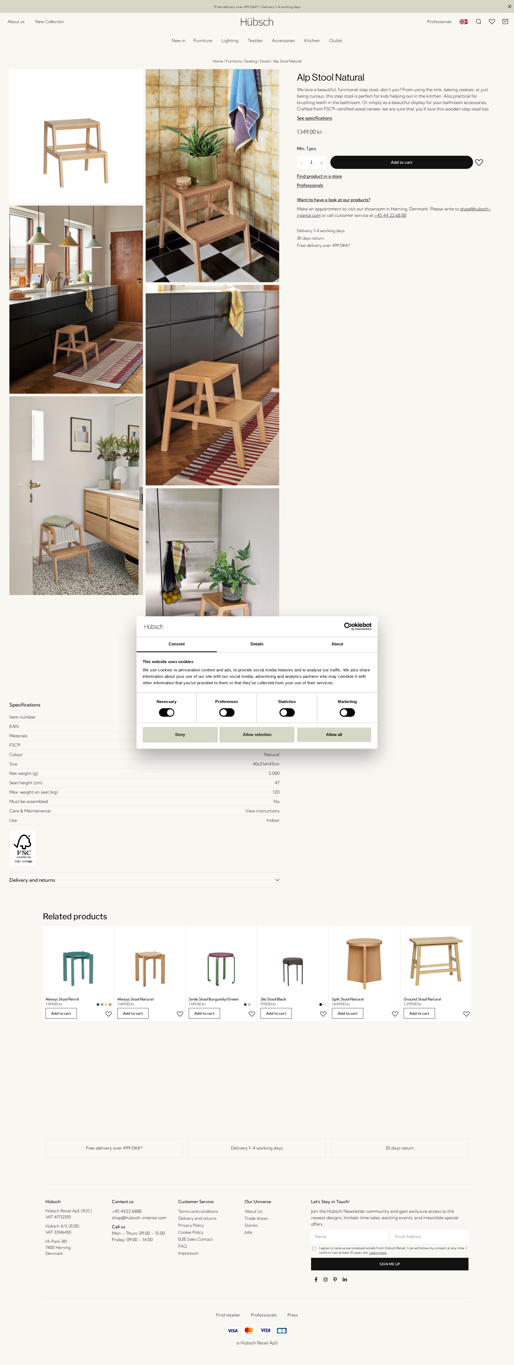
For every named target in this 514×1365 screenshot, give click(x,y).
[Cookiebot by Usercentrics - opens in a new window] (348, 626)
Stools (265, 61)
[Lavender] (253, 1004)
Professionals (264, 1315)
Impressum (188, 1253)
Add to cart (401, 162)
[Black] (320, 1004)
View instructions (262, 810)
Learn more (378, 1253)
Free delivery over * (114, 1148)
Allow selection (257, 734)
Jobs (248, 1232)
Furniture (233, 61)
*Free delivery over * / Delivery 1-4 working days (257, 7)
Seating (250, 61)
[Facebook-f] (316, 1279)
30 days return (399, 1148)
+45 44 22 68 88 (390, 215)
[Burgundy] (245, 1004)
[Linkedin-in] (345, 1279)
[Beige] (324, 1004)
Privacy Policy (191, 1225)
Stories (251, 1225)
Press (293, 1315)
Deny (180, 734)
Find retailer (228, 1315)
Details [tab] (257, 644)
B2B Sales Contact (195, 1239)
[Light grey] (106, 1004)
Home (218, 61)
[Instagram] (325, 1279)
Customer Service (196, 1201)
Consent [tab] (177, 644)
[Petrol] (98, 1004)
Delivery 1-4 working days (257, 1148)
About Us (253, 1211)
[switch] (227, 712)
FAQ (182, 1246)
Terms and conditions (198, 1211)
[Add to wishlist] (483, 163)
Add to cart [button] (61, 1013)
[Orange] (110, 1004)
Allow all (334, 734)
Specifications (24, 705)
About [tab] (337, 644)
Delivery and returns (32, 880)
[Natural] (102, 1004)
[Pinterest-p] (335, 1279)
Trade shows (256, 1218)
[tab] (144, 880)
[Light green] (249, 1004)
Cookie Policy (190, 1232)
